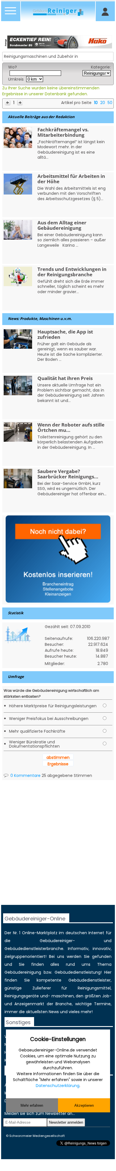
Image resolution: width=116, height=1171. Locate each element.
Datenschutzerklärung (57, 1085)
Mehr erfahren (32, 1105)
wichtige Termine (93, 1004)
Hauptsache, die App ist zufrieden (65, 334)
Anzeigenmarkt (29, 1004)
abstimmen (58, 757)
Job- (106, 996)
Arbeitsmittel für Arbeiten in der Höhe (71, 179)
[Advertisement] (58, 847)
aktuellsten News (42, 1012)
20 (102, 102)
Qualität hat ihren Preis (65, 378)
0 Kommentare (25, 775)
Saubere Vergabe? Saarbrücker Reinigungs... (67, 474)
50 (110, 102)
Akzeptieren (84, 1105)
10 (96, 102)
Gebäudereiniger (56, 941)
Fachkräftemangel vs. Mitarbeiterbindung (63, 132)
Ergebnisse (58, 764)
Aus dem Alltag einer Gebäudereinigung (61, 225)
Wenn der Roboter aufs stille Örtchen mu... (70, 427)
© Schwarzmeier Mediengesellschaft (35, 1136)
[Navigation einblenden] (11, 14)
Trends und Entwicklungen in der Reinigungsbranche (71, 272)
